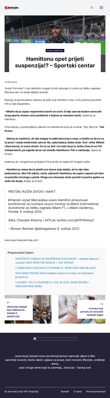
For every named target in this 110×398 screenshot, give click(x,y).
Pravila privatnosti (95, 391)
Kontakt (65, 391)
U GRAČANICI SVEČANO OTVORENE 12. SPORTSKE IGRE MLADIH (55, 267)
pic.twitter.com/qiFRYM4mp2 (73, 220)
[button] (91, 7)
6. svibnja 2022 (68, 228)
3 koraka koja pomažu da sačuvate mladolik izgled (91, 311)
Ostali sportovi (55, 51)
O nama (78, 391)
